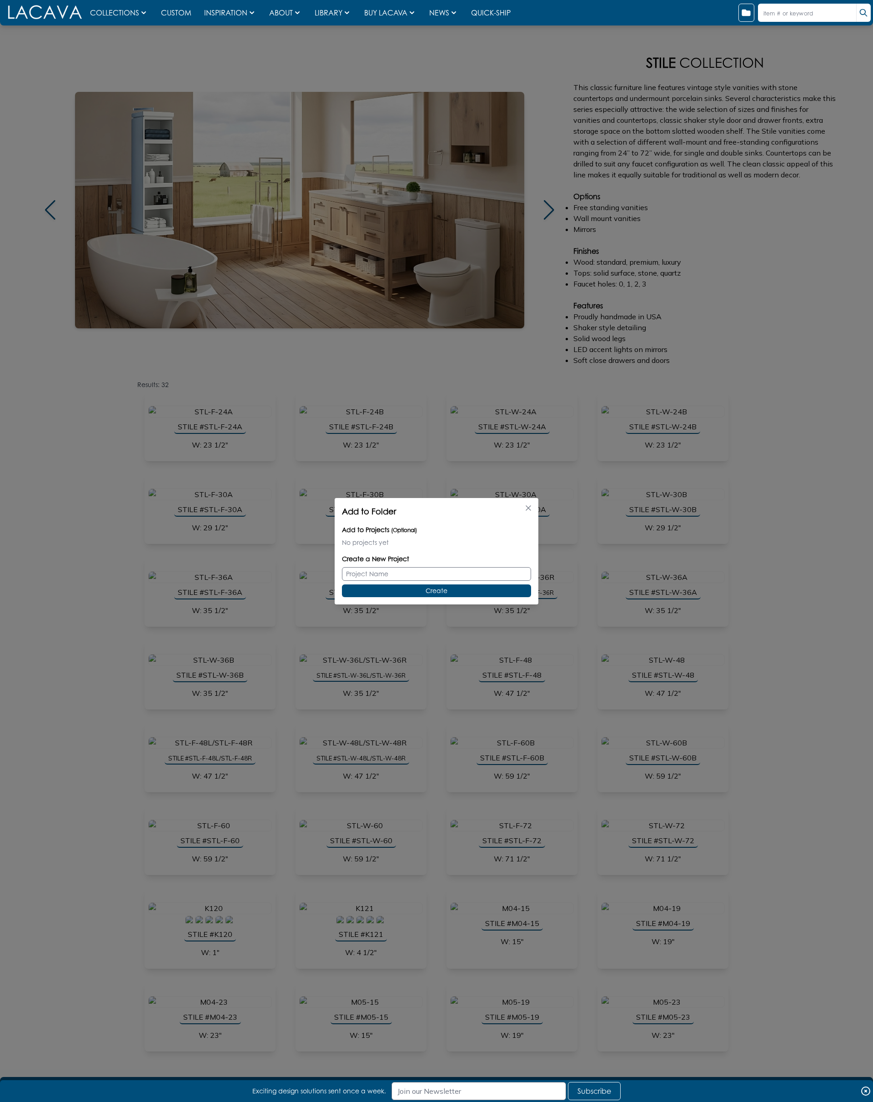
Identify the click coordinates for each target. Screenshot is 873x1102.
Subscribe (594, 1091)
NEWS (439, 12)
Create (436, 590)
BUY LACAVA (385, 12)
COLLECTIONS (114, 12)
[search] (863, 13)
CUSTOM (177, 12)
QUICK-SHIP (491, 12)
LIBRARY (328, 12)
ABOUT (281, 12)
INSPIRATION (225, 12)
